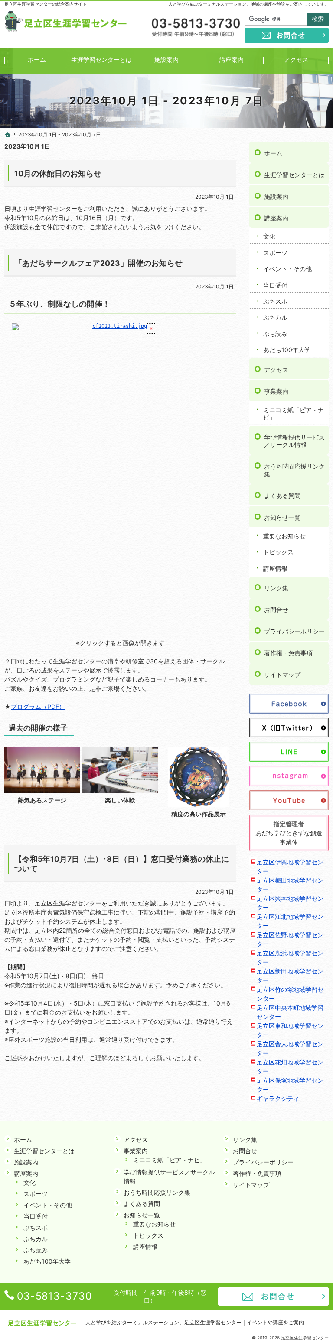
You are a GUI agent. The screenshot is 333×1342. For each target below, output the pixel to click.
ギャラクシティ (278, 1098)
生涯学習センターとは (294, 174)
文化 (269, 236)
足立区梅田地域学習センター (290, 884)
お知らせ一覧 (282, 517)
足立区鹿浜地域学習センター (290, 957)
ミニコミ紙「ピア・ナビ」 (293, 413)
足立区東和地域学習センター (290, 1030)
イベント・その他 (287, 268)
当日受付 (275, 285)
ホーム (273, 153)
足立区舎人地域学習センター (290, 1048)
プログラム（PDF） (38, 706)
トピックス (278, 552)
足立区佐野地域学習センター (290, 939)
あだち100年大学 (286, 349)
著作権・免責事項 (288, 652)
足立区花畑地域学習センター (290, 1066)
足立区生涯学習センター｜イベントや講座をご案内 (244, 1322)
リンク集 (276, 588)
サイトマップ (282, 674)
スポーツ (275, 252)
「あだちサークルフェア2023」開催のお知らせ (98, 263)
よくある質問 (282, 495)
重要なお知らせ (284, 536)
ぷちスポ (275, 301)
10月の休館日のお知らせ (57, 173)
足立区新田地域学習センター (290, 975)
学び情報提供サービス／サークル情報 (294, 441)
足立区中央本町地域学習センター (290, 1012)
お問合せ (276, 609)
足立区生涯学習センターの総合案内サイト (45, 3)
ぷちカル (275, 317)
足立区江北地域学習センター (290, 921)
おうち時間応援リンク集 (294, 470)
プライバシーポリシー (294, 631)
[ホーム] (7, 135)
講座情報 (275, 568)
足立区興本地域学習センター (290, 903)
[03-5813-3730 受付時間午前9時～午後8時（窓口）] (195, 28)
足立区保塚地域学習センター (290, 1085)
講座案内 (276, 218)
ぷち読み (275, 333)
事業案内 (276, 391)
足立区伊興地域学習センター (290, 866)
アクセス (276, 369)
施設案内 (276, 196)
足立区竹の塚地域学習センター (290, 994)
